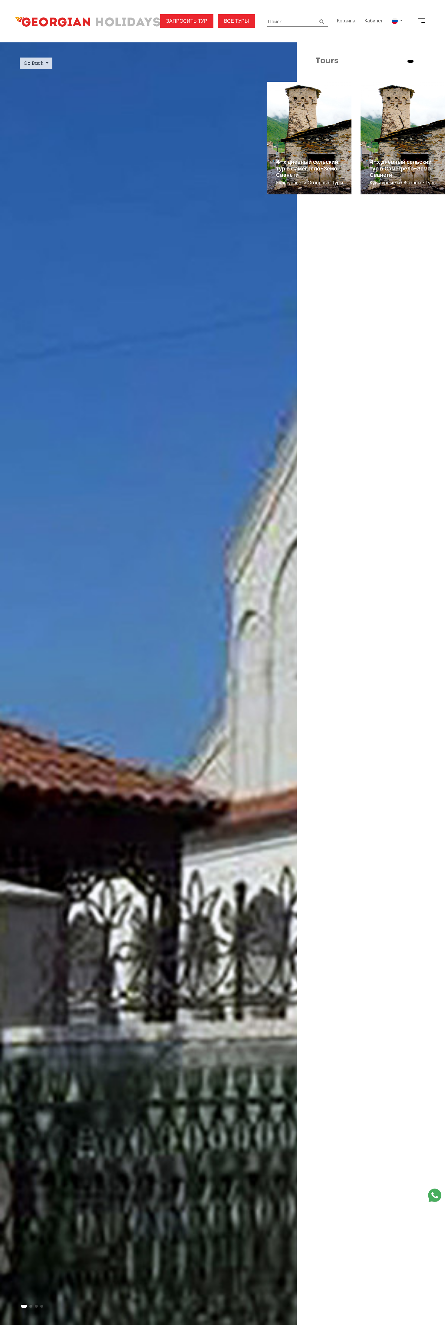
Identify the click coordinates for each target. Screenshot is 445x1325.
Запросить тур (186, 21)
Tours (326, 60)
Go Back (34, 63)
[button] (397, 21)
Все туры (236, 21)
